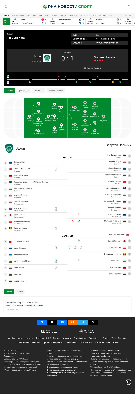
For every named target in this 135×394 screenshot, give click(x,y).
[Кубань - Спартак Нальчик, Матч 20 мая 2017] (99, 60)
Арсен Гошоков (114, 214)
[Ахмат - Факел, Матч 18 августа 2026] (39, 61)
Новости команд (56, 91)
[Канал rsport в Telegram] (83, 322)
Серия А (63, 15)
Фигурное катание (25, 338)
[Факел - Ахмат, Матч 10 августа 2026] (35, 61)
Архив (115, 342)
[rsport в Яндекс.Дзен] (52, 322)
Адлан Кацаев (20, 248)
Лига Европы (37, 15)
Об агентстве (86, 342)
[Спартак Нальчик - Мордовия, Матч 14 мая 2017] (100, 60)
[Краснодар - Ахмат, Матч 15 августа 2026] (37, 61)
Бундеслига (73, 15)
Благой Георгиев (21, 202)
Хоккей (56, 338)
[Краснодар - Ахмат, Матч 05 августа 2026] (34, 61)
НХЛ (95, 15)
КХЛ (89, 15)
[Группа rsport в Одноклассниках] (73, 322)
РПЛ (28, 15)
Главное (6, 15)
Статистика (39, 91)
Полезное (122, 338)
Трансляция (23, 91)
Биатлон (40, 338)
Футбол (10, 34)
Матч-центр (6, 21)
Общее (9, 292)
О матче (9, 91)
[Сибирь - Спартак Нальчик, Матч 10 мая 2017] (102, 60)
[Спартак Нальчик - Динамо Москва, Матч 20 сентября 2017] (95, 60)
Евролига (102, 15)
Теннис (106, 338)
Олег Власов (19, 268)
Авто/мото (66, 338)
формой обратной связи (101, 375)
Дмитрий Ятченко (21, 175)
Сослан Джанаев (21, 162)
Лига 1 (82, 15)
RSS (108, 342)
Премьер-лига (16, 37)
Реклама (36, 342)
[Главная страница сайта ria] (58, 6)
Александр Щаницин (112, 201)
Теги (113, 338)
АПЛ (46, 15)
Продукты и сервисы (52, 342)
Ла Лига (54, 15)
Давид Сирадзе (114, 241)
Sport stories (94, 338)
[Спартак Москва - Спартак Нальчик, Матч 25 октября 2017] (94, 60)
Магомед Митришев (93, 68)
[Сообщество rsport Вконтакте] (62, 322)
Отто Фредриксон (113, 155)
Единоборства (80, 338)
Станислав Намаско (112, 254)
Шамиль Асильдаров (23, 221)
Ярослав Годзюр (21, 254)
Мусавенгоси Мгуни (22, 261)
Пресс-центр (71, 342)
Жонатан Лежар (20, 228)
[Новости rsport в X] (93, 322)
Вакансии (8, 356)
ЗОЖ (48, 338)
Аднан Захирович (113, 188)
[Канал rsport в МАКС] (42, 322)
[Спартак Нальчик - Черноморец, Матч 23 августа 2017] (97, 60)
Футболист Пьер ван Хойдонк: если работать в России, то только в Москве (24, 304)
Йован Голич (115, 261)
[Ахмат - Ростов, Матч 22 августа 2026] (40, 61)
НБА (110, 15)
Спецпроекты (23, 342)
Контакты (99, 342)
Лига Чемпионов (17, 15)
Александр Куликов (113, 175)
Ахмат (37, 56)
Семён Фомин (115, 267)
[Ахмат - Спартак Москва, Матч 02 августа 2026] (32, 61)
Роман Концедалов (113, 194)
